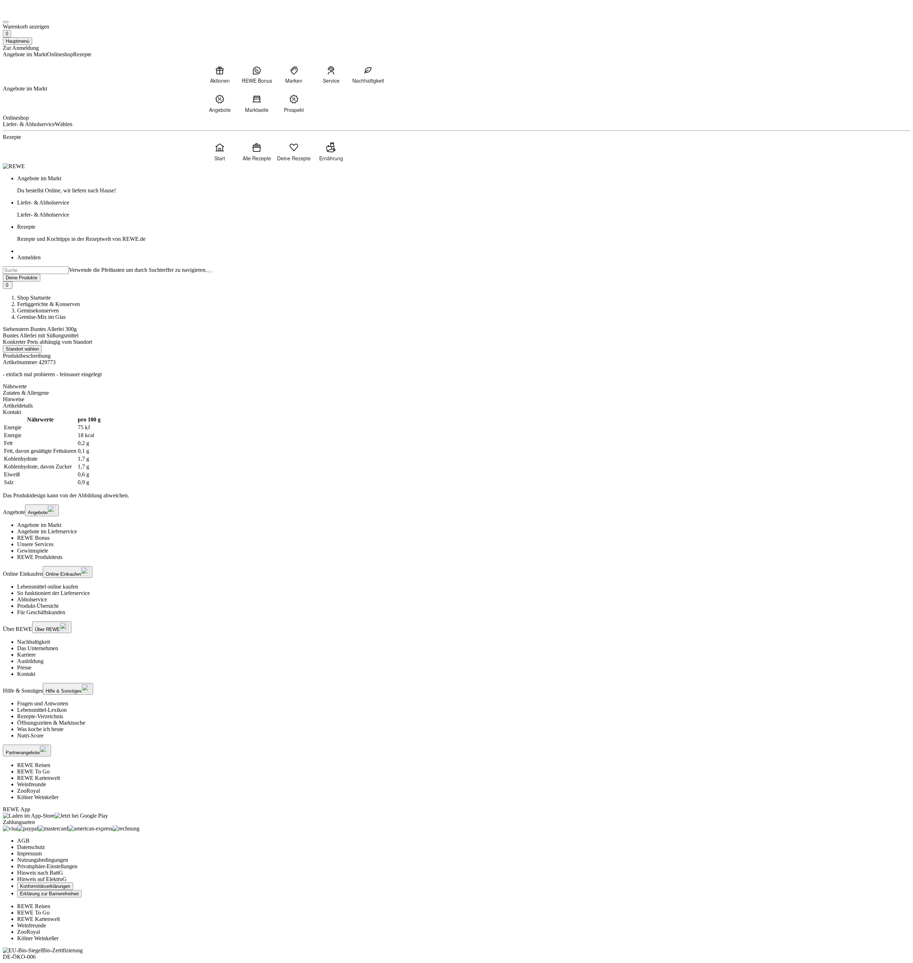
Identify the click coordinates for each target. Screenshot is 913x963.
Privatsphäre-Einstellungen (47, 866)
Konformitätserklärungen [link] (45, 886)
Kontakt (26, 674)
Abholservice (32, 599)
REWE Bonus (33, 538)
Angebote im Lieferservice (47, 531)
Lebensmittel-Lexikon (42, 710)
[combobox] (36, 270)
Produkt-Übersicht (37, 606)
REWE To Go (33, 771)
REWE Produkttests (39, 557)
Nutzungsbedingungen (42, 860)
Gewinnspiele (32, 551)
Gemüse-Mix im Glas (41, 317)
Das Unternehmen (37, 648)
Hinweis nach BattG (40, 873)
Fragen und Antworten (42, 703)
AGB (23, 841)
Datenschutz (31, 847)
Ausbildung (30, 661)
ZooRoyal (28, 791)
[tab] (456, 386)
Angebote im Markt (39, 525)
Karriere (26, 655)
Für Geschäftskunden (41, 612)
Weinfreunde (31, 784)
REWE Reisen (33, 765)
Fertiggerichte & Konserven (48, 304)
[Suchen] (210, 272)
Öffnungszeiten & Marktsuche (51, 723)
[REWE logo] (14, 166)
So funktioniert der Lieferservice (53, 593)
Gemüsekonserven (38, 310)
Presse (24, 667)
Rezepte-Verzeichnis (40, 716)
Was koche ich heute (40, 729)
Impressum (29, 853)
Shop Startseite (34, 298)
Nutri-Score (30, 735)
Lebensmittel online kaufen (47, 587)
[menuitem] (219, 74)
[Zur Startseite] (27, 14)
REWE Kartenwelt (38, 778)
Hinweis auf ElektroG (42, 879)
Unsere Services (35, 544)
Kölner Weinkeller (37, 797)
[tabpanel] (456, 451)
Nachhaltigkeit (33, 642)
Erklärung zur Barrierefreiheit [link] (49, 893)
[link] (463, 184)
